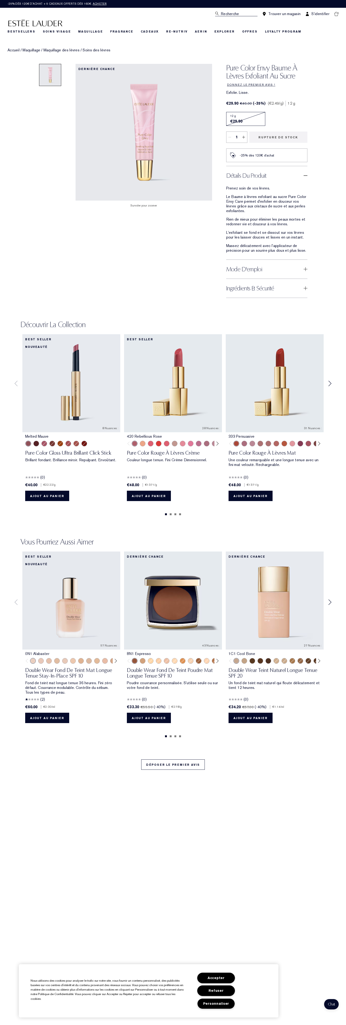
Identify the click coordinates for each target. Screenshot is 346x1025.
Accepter (216, 978)
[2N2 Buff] (175, 661)
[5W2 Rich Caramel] (308, 661)
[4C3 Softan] (300, 661)
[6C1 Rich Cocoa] (260, 661)
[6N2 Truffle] (143, 661)
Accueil (14, 50)
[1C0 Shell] (41, 661)
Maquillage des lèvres (62, 50)
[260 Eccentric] (183, 443)
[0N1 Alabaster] (33, 661)
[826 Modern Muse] (175, 443)
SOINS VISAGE (57, 31)
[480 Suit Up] (252, 443)
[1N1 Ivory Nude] (73, 661)
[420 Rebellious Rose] (135, 443)
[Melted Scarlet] (36, 443)
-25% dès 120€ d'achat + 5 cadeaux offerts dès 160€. (57, 4)
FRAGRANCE (121, 31)
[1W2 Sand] (97, 661)
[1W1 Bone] (81, 661)
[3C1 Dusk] (191, 661)
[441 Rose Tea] (207, 443)
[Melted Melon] (44, 443)
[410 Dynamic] (199, 443)
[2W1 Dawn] (244, 661)
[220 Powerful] (191, 443)
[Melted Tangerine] (60, 443)
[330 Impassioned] (159, 443)
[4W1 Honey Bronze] (292, 661)
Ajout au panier (47, 496)
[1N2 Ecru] (89, 661)
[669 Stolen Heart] (276, 443)
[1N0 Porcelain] (49, 661)
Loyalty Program (283, 31)
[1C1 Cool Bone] (65, 661)
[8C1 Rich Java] (199, 661)
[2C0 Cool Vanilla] (105, 661)
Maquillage (31, 50)
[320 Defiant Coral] (167, 443)
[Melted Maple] (52, 443)
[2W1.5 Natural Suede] (151, 661)
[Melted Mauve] (28, 443)
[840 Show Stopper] (143, 443)
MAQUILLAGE (90, 31)
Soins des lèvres (96, 50)
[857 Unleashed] (151, 443)
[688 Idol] (308, 443)
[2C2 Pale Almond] (207, 661)
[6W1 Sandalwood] (252, 661)
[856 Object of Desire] (292, 443)
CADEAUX (150, 31)
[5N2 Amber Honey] (183, 661)
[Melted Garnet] (84, 443)
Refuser (216, 990)
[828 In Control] (260, 443)
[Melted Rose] (68, 443)
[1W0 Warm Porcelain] (57, 661)
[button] (331, 1004)
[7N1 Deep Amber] (268, 661)
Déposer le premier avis (173, 765)
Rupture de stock (278, 137)
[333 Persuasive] (236, 443)
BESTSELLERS (21, 31)
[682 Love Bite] (244, 443)
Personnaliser (216, 1003)
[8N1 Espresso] (135, 661)
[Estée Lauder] (35, 22)
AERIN (201, 31)
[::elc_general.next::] (217, 444)
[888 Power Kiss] (300, 443)
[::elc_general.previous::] (130, 444)
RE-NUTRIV (176, 31)
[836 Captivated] (284, 443)
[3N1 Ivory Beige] (159, 661)
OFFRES (249, 31)
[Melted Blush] (76, 443)
